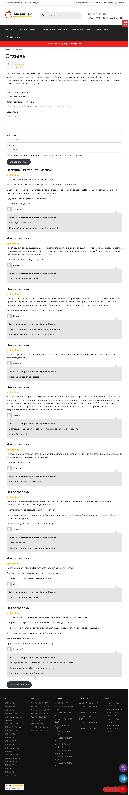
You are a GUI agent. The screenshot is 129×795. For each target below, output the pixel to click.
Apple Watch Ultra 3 (88, 703)
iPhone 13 (9, 765)
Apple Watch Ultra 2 (88, 729)
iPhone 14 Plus (12, 761)
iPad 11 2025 (35, 720)
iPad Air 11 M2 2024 (39, 727)
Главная (8, 50)
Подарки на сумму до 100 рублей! (66, 43)
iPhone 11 (9, 772)
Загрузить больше (19, 684)
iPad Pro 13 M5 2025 (39, 706)
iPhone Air (10, 706)
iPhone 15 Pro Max (13, 744)
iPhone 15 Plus (12, 748)
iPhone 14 (9, 751)
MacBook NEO (61, 703)
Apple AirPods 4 (114, 709)
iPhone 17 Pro (11, 713)
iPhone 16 (9, 720)
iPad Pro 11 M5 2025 (39, 703)
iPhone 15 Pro (11, 741)
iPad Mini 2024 (37, 724)
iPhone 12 (9, 768)
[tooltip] (125, 23)
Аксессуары (11, 775)
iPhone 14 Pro (11, 755)
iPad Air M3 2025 (38, 717)
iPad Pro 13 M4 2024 (39, 710)
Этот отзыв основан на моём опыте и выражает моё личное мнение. (47, 155)
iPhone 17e (10, 703)
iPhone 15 (9, 737)
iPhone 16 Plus (12, 730)
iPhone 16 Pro (11, 724)
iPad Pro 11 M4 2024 (39, 713)
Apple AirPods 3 (114, 725)
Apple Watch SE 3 (87, 713)
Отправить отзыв (18, 162)
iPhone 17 (9, 710)
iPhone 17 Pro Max (13, 717)
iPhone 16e (10, 734)
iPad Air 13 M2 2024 (39, 730)
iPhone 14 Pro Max (14, 758)
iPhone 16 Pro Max (13, 727)
